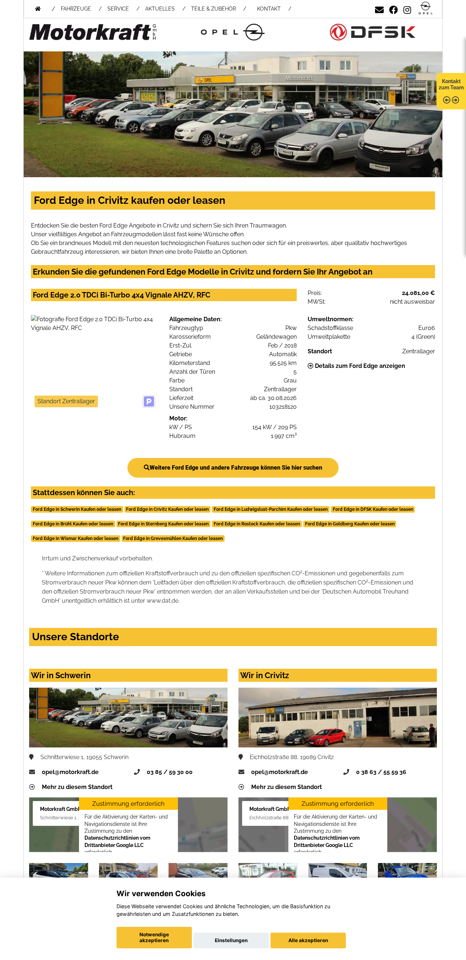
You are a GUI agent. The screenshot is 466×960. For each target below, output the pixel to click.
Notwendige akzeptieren (154, 937)
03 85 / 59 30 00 (170, 772)
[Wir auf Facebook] (393, 8)
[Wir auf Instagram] (407, 8)
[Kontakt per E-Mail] (379, 8)
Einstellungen (231, 940)
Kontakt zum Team (451, 84)
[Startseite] (425, 8)
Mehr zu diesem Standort (77, 787)
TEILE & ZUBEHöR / (218, 9)
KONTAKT (269, 9)
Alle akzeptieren (308, 940)
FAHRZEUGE (76, 9)
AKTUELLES (160, 9)
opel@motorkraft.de (70, 772)
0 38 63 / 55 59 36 (381, 772)
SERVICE (118, 9)
